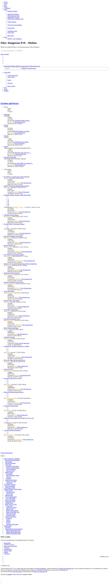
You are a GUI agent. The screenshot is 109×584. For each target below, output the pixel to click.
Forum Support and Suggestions (13, 529)
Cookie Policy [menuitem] (8, 549)
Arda (7, 178)
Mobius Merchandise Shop (13, 530)
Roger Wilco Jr (10, 435)
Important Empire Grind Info (12, 273)
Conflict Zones (9, 503)
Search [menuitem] (9, 80)
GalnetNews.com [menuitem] (12, 31)
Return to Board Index (7, 453)
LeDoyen (11, 165)
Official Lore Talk (11, 481)
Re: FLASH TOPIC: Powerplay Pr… (23, 163)
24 (8, 204)
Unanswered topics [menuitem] (12, 75)
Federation (7, 114)
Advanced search (31, 68)
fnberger (11, 143)
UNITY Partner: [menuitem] (11, 22)
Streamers (8, 478)
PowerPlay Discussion (10, 157)
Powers (6, 146)
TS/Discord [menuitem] (7, 8)
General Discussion (10, 463)
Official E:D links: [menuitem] (12, 11)
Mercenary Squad (11, 513)
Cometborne (17, 251)
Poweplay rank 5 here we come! (12, 378)
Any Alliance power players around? (14, 254)
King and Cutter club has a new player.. (14, 360)
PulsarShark (9, 274)
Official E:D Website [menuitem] (13, 14)
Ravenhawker (9, 293)
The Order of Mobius (10, 484)
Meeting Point (9, 495)
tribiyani (16, 297)
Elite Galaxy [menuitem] (10, 32)
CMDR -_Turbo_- (19, 207)
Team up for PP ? (8, 369)
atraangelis (8, 256)
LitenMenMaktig (10, 283)
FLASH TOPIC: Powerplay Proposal (14, 224)
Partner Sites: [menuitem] (11, 28)
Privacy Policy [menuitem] (11, 86)
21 (8, 199)
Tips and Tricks (10, 471)
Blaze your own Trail (11, 504)
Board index (7, 66)
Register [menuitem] (6, 90)
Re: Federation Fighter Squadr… (21, 120)
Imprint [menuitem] (6, 552)
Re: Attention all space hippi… (21, 142)
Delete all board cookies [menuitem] (10, 546)
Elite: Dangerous (41, 568)
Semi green (9, 247)
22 (8, 201)
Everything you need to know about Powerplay (17, 176)
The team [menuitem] (10, 83)
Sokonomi (8, 216)
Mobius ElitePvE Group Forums (20, 66)
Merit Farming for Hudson (11, 328)
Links (5, 9)
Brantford (8, 265)
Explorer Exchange (11, 507)
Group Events (9, 490)
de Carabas (17, 183)
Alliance (6, 136)
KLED (16, 306)
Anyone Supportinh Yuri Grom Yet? (13, 282)
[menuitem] (5, 3)
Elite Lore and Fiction (11, 480)
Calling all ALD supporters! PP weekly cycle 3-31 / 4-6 (19, 418)
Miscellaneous (8, 526)
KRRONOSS (9, 320)
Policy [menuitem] (5, 6)
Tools (5, 37)
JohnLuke (8, 422)
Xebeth (8, 228)
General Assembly (10, 486)
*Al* (15, 366)
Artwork (8, 477)
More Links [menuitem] (10, 35)
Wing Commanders (10, 500)
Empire (6, 125)
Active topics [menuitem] (11, 77)
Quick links (7, 72)
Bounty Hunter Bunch (12, 510)
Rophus (8, 311)
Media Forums (9, 472)
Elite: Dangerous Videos (12, 475)
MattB (7, 352)
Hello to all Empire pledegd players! (14, 392)
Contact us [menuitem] (7, 553)
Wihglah (8, 384)
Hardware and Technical (12, 468)
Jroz (7, 329)
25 (8, 205)
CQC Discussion (10, 498)
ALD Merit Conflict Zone (11, 309)
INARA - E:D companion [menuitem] (14, 38)
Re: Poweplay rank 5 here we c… (22, 152)
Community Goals (10, 501)
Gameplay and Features (12, 466)
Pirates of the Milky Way (13, 512)
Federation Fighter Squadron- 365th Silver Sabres (17, 195)
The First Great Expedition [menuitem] (14, 25)
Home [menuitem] (5, 2)
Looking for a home (9, 337)
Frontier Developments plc (66, 568)
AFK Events (9, 494)
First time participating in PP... (12, 319)
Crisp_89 (11, 122)
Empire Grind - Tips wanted (11, 300)
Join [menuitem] (5, 5)
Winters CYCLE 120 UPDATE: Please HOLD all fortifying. (20, 264)
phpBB (9, 574)
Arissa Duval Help (9, 291)
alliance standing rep (9, 245)
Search (24, 68)
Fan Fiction (9, 483)
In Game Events (10, 492)
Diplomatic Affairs (10, 487)
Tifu (15, 415)
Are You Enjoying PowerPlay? (12, 430)
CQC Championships (11, 497)
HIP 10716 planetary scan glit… (21, 131)
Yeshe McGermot (19, 260)
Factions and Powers (34, 66)
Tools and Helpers (11, 469)
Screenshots (9, 474)
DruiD (7, 302)
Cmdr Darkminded (11, 398)
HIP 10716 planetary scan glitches (13, 236)
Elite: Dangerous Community (12, 458)
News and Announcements (12, 460)
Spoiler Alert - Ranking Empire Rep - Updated (16, 346)
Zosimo (8, 338)
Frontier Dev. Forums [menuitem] (13, 17)
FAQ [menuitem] (5, 87)
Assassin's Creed (10, 515)
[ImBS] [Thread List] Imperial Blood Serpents (16, 186)
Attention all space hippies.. (11, 215)
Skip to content (5, 54)
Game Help (8, 465)
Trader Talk (9, 506)
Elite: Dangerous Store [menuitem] (13, 16)
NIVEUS (11, 133)
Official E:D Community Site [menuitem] (15, 19)
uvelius (8, 187)
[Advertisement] (52, 97)
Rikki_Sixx (17, 288)
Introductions (8, 461)
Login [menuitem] (5, 89)
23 (8, 202)
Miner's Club (9, 509)
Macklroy (17, 375)
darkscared (12, 154)
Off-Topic (7, 527)
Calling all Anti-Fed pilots (11, 406)
